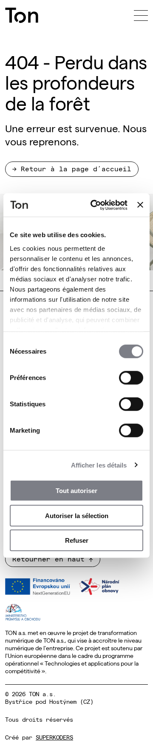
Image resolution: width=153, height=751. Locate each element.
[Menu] (141, 15)
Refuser (76, 540)
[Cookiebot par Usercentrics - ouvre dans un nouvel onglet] (95, 204)
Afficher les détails (99, 464)
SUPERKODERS (54, 737)
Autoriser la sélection (76, 515)
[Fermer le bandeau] (140, 205)
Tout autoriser (76, 490)
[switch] (131, 378)
